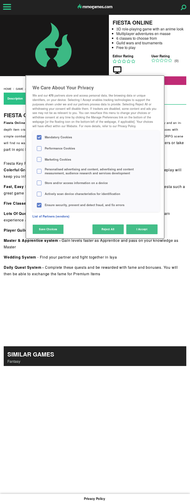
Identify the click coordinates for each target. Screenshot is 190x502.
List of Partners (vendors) (50, 216)
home (7, 89)
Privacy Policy (94, 498)
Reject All (107, 229)
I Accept (142, 229)
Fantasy (13, 361)
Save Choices (48, 229)
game (19, 89)
